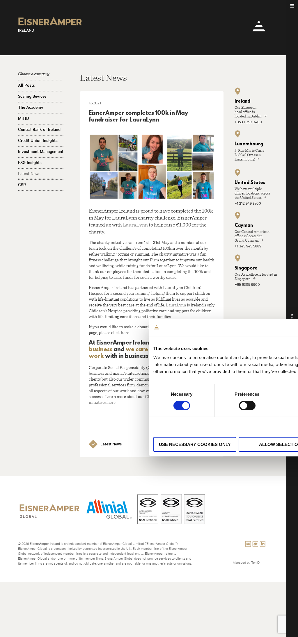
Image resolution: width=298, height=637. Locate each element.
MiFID (23, 118)
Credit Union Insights (38, 140)
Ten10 (255, 562)
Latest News (29, 173)
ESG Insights (30, 162)
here (125, 332)
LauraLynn (135, 224)
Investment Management (40, 151)
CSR (22, 184)
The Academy (30, 107)
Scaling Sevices (32, 96)
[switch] (247, 405)
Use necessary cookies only (195, 444)
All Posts (26, 85)
